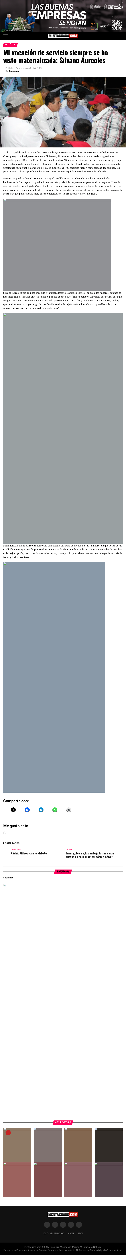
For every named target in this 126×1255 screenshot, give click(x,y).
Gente (80, 1233)
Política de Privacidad (53, 1233)
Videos (71, 1233)
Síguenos (63, 871)
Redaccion (13, 71)
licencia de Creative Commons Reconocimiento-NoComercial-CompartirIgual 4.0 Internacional (75, 1250)
